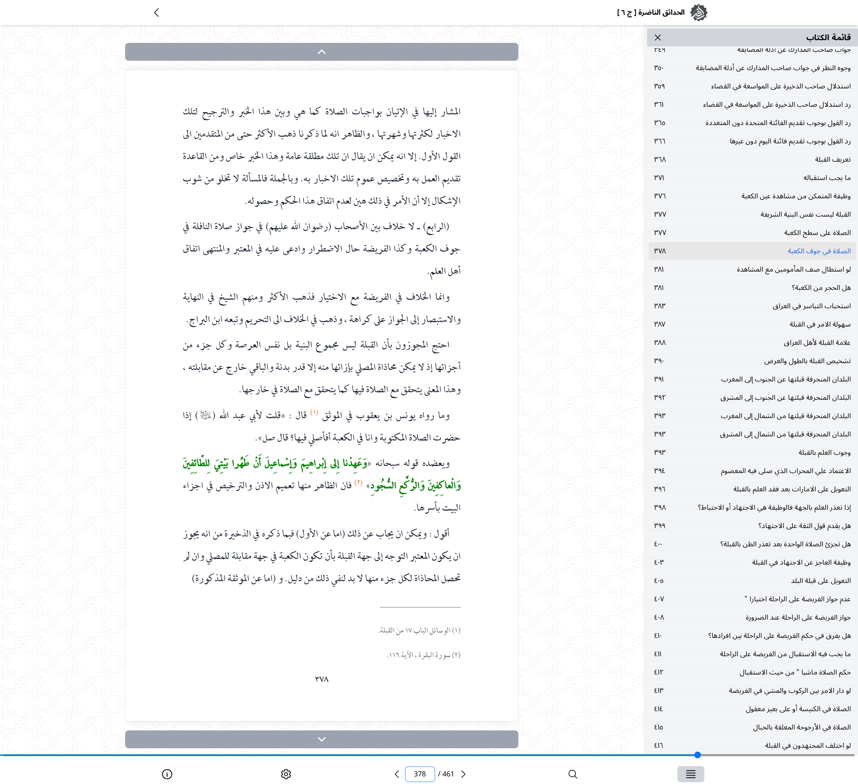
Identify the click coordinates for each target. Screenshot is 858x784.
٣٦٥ (752, 122)
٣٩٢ (752, 397)
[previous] (396, 774)
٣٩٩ (752, 525)
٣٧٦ (752, 196)
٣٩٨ (752, 507)
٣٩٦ (752, 489)
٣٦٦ (752, 141)
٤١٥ (752, 727)
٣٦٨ (752, 159)
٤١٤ (752, 709)
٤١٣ (752, 690)
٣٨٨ (752, 342)
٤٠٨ (752, 617)
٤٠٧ (752, 599)
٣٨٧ (752, 324)
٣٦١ (752, 104)
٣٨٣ (752, 306)
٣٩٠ (752, 361)
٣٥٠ (752, 67)
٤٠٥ (752, 580)
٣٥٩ (752, 86)
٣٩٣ (752, 415)
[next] (321, 739)
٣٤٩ (752, 49)
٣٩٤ (752, 470)
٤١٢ (752, 672)
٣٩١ (752, 379)
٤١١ (752, 654)
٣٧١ (752, 177)
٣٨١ (752, 269)
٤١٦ (752, 745)
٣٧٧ (752, 214)
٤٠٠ (752, 544)
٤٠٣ (752, 562)
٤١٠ (752, 635)
